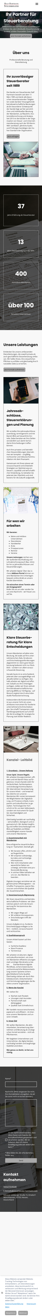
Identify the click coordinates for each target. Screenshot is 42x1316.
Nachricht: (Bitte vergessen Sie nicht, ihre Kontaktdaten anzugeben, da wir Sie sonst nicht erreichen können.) (20, 1094)
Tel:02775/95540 (10, 1187)
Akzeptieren (11, 1313)
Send (21, 1160)
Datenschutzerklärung (14, 1304)
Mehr (7, 1307)
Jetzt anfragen (13, 136)
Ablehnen (23, 1313)
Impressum (31, 1304)
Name (8, 1078)
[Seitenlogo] (11, 5)
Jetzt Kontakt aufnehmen (21, 36)
